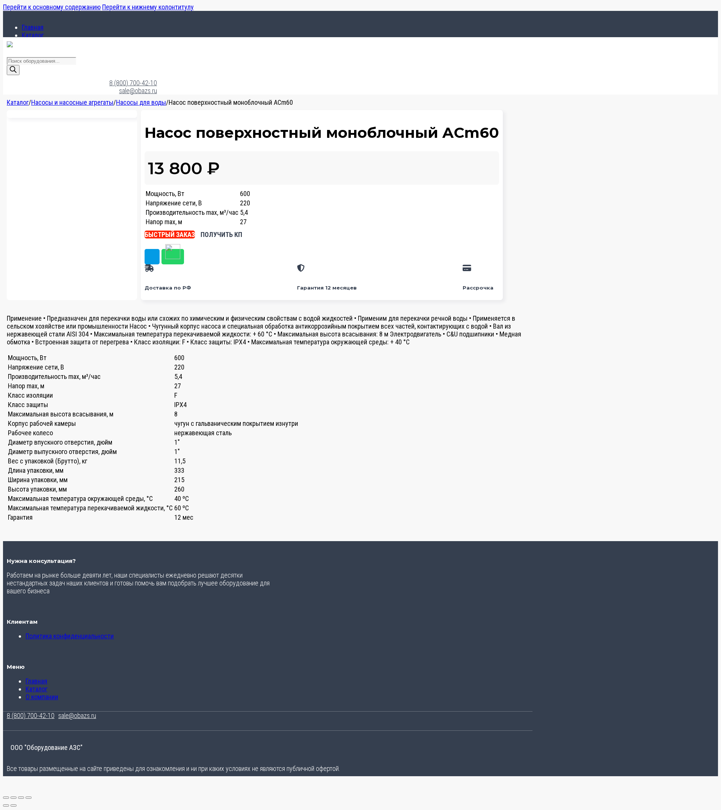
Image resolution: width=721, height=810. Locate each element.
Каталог (33, 35)
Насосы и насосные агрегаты (72, 102)
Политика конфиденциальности (70, 636)
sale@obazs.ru (138, 91)
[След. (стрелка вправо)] (14, 805)
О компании (42, 697)
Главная (33, 27)
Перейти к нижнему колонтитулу (148, 7)
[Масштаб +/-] (6, 797)
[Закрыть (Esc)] (29, 797)
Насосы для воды (141, 102)
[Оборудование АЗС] (10, 45)
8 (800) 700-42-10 (133, 83)
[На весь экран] (14, 797)
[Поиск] (13, 70)
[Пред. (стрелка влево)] (6, 805)
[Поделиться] (21, 797)
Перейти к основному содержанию (52, 7)
